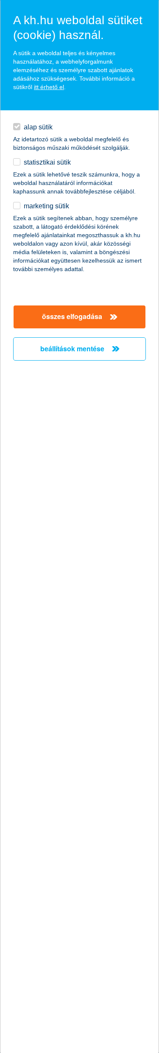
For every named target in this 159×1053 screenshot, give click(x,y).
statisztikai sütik (47, 162)
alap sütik (38, 127)
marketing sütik (46, 206)
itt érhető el (49, 87)
